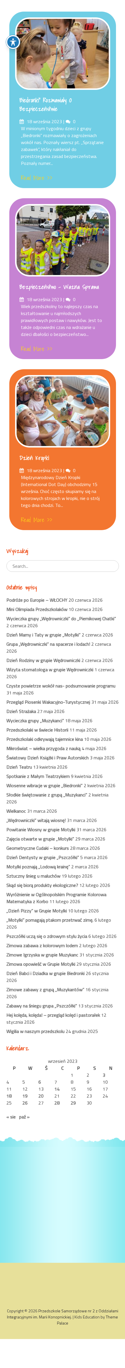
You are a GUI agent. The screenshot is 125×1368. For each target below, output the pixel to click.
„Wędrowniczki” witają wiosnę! (36, 820)
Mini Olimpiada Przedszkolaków (36, 609)
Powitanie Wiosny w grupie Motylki (40, 829)
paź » (24, 1116)
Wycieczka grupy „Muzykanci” (35, 720)
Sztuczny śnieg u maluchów (33, 875)
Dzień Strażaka (21, 711)
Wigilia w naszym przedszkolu (35, 1031)
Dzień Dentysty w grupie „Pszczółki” (42, 857)
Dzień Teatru (19, 766)
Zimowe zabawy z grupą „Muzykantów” (45, 989)
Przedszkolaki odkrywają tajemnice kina (44, 739)
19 (25, 1095)
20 (41, 1095)
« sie (11, 1116)
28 (57, 1102)
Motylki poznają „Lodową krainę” (38, 866)
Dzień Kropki (34, 458)
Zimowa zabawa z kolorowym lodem (42, 945)
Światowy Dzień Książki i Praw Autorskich (47, 757)
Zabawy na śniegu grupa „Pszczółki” (41, 1005)
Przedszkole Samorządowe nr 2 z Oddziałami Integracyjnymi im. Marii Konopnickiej (62, 1314)
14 (57, 1088)
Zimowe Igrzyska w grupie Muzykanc (42, 954)
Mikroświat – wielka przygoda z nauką (43, 748)
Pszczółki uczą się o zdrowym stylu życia (46, 936)
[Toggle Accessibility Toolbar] (13, 42)
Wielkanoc (16, 810)
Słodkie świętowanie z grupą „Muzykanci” (46, 794)
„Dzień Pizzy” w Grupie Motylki (36, 910)
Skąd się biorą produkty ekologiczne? (42, 885)
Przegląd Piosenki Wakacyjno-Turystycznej (48, 701)
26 (25, 1102)
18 (9, 1095)
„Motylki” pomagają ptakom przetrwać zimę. (49, 919)
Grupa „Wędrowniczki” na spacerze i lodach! (48, 644)
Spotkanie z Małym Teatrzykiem (38, 776)
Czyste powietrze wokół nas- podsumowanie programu (60, 685)
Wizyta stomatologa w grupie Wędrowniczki (49, 669)
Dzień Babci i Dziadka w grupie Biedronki (45, 973)
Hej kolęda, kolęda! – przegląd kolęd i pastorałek (53, 1015)
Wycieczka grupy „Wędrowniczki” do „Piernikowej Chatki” (61, 618)
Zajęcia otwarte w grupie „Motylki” (40, 838)
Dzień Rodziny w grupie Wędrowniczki (43, 660)
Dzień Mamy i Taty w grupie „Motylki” (43, 634)
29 (73, 1102)
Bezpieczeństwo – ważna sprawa (59, 287)
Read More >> (36, 178)
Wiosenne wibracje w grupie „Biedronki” (44, 785)
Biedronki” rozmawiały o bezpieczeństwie (45, 105)
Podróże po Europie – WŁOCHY (36, 599)
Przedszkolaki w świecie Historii (37, 729)
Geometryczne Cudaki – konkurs (37, 848)
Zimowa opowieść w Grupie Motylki (40, 963)
